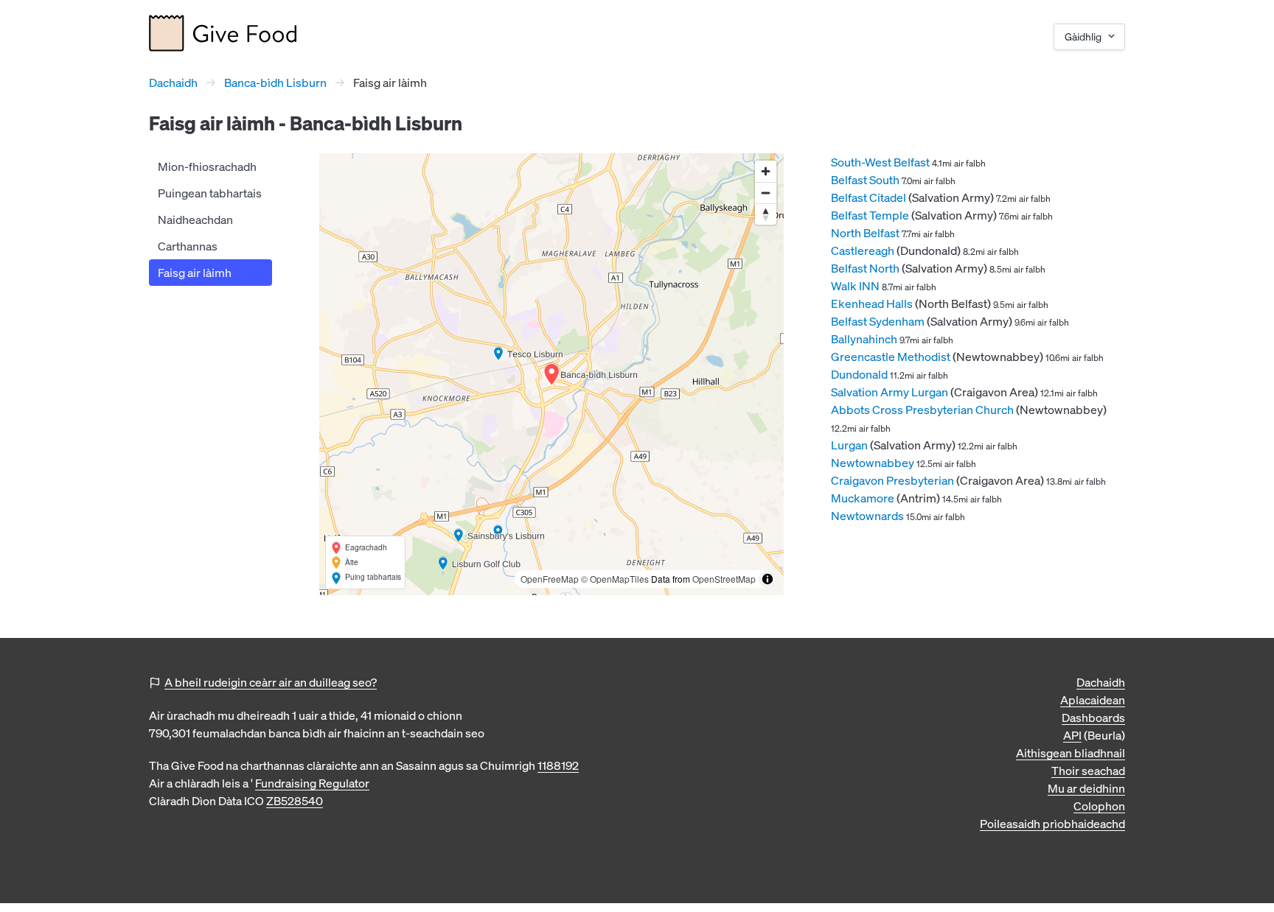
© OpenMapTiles (615, 578)
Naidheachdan (195, 219)
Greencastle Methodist (890, 356)
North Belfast (865, 233)
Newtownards (867, 516)
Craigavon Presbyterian (892, 480)
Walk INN (855, 286)
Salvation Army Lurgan (889, 392)
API (1072, 735)
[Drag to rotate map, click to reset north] (765, 214)
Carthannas (187, 246)
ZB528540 (294, 801)
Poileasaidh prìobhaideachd (1052, 823)
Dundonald (859, 374)
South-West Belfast (880, 162)
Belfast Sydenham (878, 321)
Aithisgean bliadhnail (1070, 753)
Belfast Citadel (868, 197)
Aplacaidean (1092, 700)
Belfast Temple (870, 215)
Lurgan (849, 445)
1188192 (558, 765)
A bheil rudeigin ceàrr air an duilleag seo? (270, 682)
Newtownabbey (872, 463)
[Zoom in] (765, 171)
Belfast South (865, 180)
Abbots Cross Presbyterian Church (922, 409)
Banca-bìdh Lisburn (275, 82)
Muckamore (862, 498)
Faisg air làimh (195, 272)
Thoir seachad (1088, 770)
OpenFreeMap (550, 578)
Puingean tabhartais (210, 193)
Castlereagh (862, 250)
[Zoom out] (765, 192)
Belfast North (865, 268)
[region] (551, 374)
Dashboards (1093, 717)
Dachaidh (173, 82)
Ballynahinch (864, 339)
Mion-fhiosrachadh (207, 166)
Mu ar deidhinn (1086, 788)
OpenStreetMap (724, 578)
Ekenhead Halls (872, 303)
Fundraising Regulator (312, 783)
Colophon (1099, 806)
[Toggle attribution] (767, 579)
